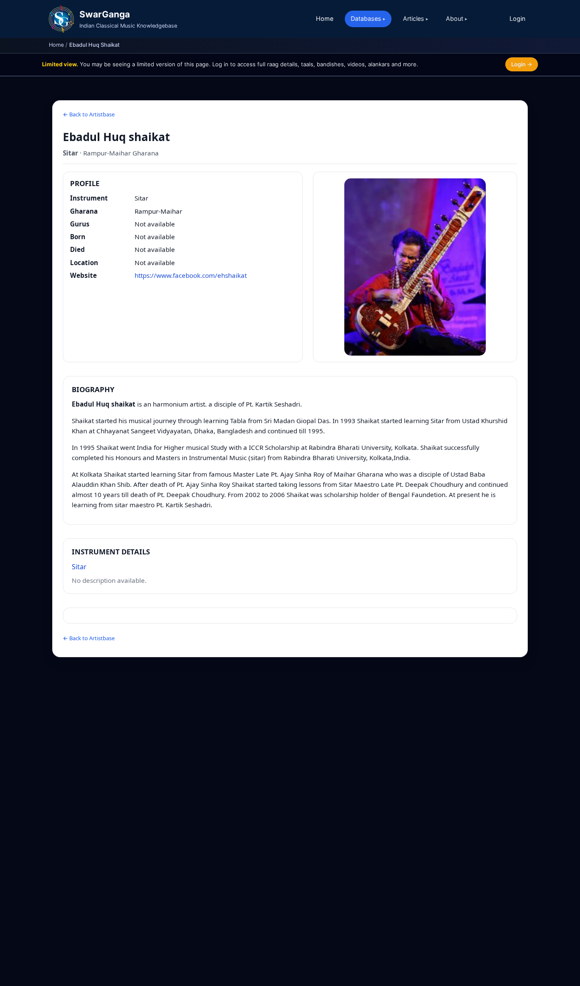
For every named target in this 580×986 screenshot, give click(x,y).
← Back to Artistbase (89, 114)
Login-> (521, 64)
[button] (415, 267)
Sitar (79, 566)
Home (324, 18)
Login (517, 18)
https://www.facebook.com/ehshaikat (191, 275)
